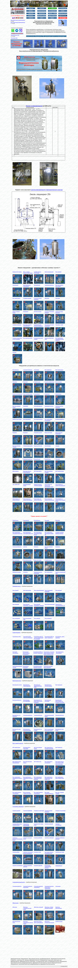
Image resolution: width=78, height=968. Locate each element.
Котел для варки (58, 381)
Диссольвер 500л (14, 38)
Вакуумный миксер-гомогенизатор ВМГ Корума (38, 533)
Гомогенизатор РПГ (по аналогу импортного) (49, 637)
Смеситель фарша (16, 852)
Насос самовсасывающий (39, 590)
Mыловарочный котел (59, 715)
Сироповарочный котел (49, 285)
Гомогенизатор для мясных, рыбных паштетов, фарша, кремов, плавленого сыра (49, 653)
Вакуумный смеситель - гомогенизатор (38, 793)
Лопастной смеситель (38, 432)
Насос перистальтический (49, 604)
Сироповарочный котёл (17, 886)
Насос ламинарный (16, 618)
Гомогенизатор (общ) (17, 636)
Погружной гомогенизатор (15, 652)
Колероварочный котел (59, 419)
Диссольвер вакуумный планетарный (49, 325)
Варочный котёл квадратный (48, 701)
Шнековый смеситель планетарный (38, 573)
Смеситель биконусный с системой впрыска (17, 824)
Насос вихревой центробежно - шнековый (39, 605)
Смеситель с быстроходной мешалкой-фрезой (17, 839)
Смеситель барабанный (27, 810)
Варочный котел (37, 285)
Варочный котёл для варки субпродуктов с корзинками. (38, 701)
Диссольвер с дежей (59, 324)
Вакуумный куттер (37, 761)
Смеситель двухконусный (39, 810)
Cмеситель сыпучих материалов (48, 811)
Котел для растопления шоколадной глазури (49, 730)
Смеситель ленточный (26, 824)
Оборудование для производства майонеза (27, 499)
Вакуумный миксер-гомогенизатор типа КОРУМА (38, 778)
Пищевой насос (58, 394)
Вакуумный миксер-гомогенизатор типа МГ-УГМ (28, 778)
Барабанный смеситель (49, 406)
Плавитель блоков (58, 921)
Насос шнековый (16, 604)
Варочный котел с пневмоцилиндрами (27, 730)
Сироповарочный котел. (27, 715)
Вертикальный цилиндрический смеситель (48, 866)
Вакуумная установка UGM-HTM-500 (27, 325)
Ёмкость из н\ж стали (38, 445)
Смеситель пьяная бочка (49, 381)
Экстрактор (25, 572)
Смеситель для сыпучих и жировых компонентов (28, 853)
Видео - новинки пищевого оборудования (28, 272)
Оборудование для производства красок (38, 499)
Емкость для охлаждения (17, 394)
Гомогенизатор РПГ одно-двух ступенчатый (27, 637)
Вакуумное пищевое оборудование (59, 286)
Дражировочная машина (28, 445)
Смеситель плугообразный (58, 824)
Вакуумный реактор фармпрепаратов (18, 20)
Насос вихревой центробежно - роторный (28, 605)
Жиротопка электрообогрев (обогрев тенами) (28, 922)
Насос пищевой (58, 271)
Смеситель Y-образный (49, 837)
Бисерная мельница (37, 311)
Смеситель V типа (37, 852)
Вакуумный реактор (16, 298)
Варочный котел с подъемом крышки (48, 685)
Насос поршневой (48, 618)
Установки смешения (27, 298)
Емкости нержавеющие (49, 271)
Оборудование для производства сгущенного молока (60, 500)
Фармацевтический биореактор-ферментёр (38, 325)
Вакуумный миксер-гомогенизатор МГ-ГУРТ (28, 533)
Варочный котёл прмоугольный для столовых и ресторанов (59, 701)
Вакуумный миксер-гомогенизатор (60, 652)
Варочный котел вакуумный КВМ (26, 701)
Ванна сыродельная (48, 432)
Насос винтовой (58, 590)
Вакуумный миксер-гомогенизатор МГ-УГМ (17, 533)
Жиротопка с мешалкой (38, 907)
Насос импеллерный (27, 590)
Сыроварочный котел (38, 715)
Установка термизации (17, 324)
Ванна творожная (16, 459)
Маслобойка (25, 406)
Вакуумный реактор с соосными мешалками (49, 748)
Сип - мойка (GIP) (16, 484)
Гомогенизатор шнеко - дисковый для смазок (37, 667)
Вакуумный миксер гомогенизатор (27, 286)
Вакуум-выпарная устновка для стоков (27, 793)
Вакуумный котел (48, 369)
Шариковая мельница (17, 572)
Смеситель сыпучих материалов (59, 407)
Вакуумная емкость (37, 471)
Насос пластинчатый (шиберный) (48, 591)
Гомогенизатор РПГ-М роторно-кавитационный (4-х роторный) (38, 637)
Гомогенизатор (15, 285)
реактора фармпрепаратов (38, 189)
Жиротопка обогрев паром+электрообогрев (38, 922)
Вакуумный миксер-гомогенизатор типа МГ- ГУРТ (17, 778)
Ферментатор (25, 311)
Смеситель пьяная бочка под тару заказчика (17, 339)
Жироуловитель (16, 471)
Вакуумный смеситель (38, 419)
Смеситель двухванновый (17, 865)
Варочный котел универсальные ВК (26, 685)
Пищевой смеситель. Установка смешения (38, 485)
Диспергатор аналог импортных (59, 312)
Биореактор (25, 432)
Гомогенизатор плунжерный (26, 667)
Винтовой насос (48, 459)
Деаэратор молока (48, 560)
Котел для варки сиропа (27, 394)
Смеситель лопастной (49, 823)
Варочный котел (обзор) (17, 684)
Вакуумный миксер (27, 419)
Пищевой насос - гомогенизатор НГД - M (60, 605)
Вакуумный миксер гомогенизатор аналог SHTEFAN (59, 339)
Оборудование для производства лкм (16, 499)
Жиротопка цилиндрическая (58, 908)
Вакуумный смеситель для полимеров (17, 793)
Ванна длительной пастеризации (58, 433)
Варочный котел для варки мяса (16, 716)
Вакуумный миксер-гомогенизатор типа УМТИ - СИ (48, 778)
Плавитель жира (37, 381)
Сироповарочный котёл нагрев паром (27, 887)
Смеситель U (58, 865)
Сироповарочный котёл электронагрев (38, 887)
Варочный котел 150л (15, 35)
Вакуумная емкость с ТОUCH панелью (27, 472)
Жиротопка (47, 298)
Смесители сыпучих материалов (38, 299)
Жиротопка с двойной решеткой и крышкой (49, 908)
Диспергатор (47, 394)
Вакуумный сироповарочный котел (49, 793)
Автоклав (14, 352)
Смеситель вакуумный (59, 852)
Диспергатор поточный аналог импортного (48, 667)
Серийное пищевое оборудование (37, 272)
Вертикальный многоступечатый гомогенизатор (26, 653)
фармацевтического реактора (54, 189)
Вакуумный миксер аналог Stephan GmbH (59, 778)
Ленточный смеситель (38, 406)
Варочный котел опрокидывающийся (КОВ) (38, 686)
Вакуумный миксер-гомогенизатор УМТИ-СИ (49, 533)
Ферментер (15, 432)
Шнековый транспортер (27, 459)
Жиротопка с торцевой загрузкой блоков (27, 908)
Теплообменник (48, 445)
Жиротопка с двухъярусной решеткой (49, 922)
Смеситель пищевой (16, 810)
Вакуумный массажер (59, 471)
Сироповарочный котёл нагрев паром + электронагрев (49, 887)
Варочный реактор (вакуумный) (26, 748)
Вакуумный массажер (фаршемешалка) (17, 762)
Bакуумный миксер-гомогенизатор (48, 762)
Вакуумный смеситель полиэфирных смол (49, 853)
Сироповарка (36, 369)
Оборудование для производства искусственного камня (49, 485)
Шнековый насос (37, 459)
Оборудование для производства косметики (49, 499)
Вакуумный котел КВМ (27, 338)
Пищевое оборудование (17, 271)
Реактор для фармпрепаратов (34, 106)
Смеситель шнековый (38, 837)
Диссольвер (57, 298)
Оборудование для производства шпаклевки (60, 485)
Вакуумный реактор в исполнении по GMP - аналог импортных (59, 763)
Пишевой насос (15, 520)
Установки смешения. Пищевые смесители (59, 533)
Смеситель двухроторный (60, 810)
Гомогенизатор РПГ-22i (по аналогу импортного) (38, 652)
